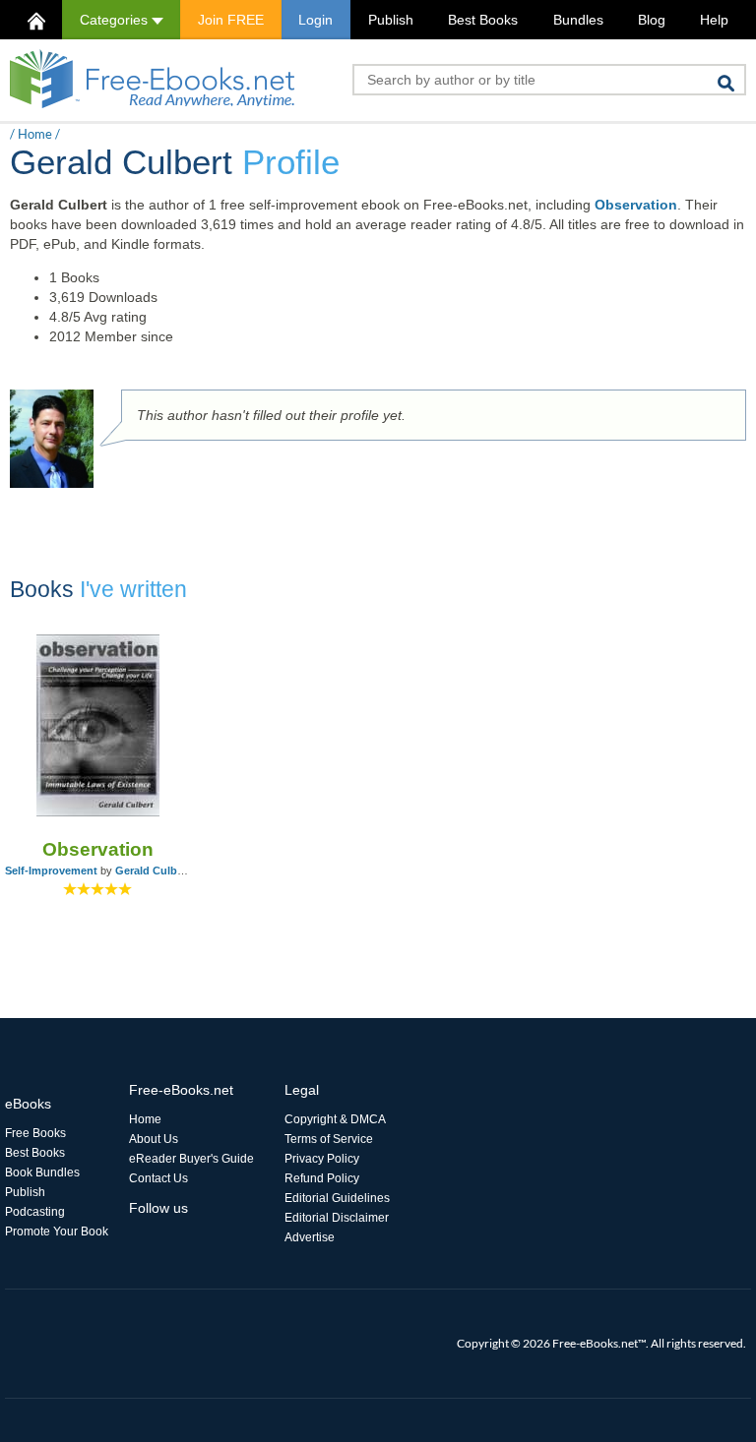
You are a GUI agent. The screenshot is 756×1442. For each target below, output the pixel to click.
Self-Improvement (51, 870)
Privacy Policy (321, 1159)
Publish (390, 20)
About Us (153, 1139)
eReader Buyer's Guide (191, 1159)
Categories (116, 20)
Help (714, 20)
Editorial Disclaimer (336, 1218)
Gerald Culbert (153, 870)
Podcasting (35, 1212)
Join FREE (231, 20)
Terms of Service (328, 1139)
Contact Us (158, 1178)
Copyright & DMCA (335, 1119)
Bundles (578, 20)
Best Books (483, 20)
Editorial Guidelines (337, 1198)
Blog (651, 20)
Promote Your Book (56, 1231)
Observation (636, 204)
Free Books (35, 1133)
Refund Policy (321, 1178)
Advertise (309, 1237)
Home (35, 134)
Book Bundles (42, 1172)
